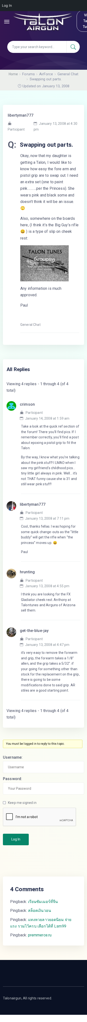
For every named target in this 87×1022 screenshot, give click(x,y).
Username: (12, 757)
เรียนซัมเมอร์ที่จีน (43, 901)
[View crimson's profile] (13, 411)
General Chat (30, 325)
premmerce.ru (40, 935)
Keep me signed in (22, 803)
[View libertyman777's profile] (13, 511)
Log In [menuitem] (7, 5)
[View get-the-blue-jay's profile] (13, 637)
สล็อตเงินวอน (39, 910)
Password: (12, 778)
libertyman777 (20, 115)
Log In (15, 839)
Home (13, 74)
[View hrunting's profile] (13, 579)
